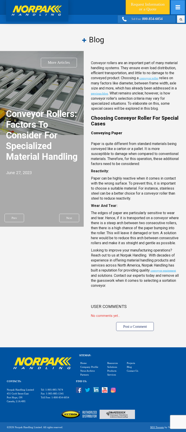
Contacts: (14, 381)
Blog (129, 367)
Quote (148, 6)
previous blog (99, 93)
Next (69, 218)
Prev (14, 218)
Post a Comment (135, 326)
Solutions (112, 367)
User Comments (109, 306)
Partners (84, 375)
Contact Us (132, 371)
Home (83, 363)
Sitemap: (85, 355)
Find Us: (81, 381)
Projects (131, 363)
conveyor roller (149, 78)
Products (111, 371)
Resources (112, 363)
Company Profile (89, 367)
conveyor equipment (163, 270)
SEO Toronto (157, 427)
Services (111, 375)
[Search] (181, 18)
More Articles (59, 62)
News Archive (87, 371)
